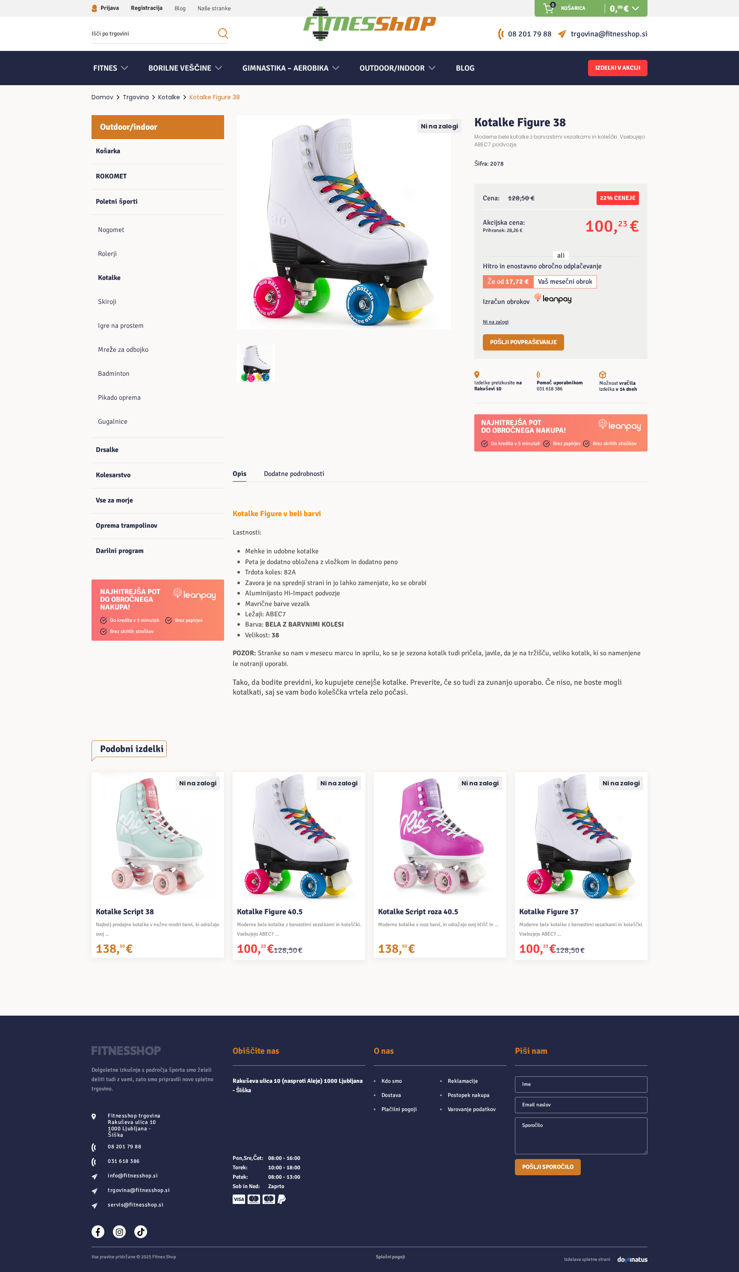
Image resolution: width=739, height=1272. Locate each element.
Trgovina (136, 97)
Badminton (114, 373)
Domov (102, 97)
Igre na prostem (121, 325)
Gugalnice (112, 421)
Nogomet (111, 230)
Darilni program (120, 551)
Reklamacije (463, 1081)
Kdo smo (391, 1081)
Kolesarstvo (113, 475)
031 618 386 (549, 389)
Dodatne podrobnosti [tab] (294, 474)
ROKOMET (111, 176)
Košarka (108, 151)
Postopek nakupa (469, 1095)
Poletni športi (117, 201)
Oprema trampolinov (126, 525)
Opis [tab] (239, 474)
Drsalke (107, 450)
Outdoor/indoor (128, 127)
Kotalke (169, 97)
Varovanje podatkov (472, 1109)
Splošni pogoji (390, 1257)
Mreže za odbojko (123, 349)
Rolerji (107, 254)
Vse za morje (114, 500)
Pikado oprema (119, 397)
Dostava (391, 1095)
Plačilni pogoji (399, 1109)
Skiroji (107, 301)
